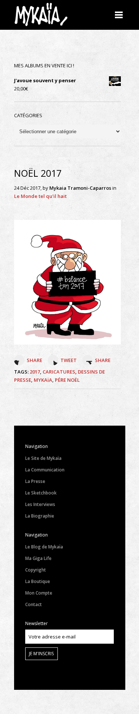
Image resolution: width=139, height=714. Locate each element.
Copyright (35, 570)
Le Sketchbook (41, 493)
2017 (35, 371)
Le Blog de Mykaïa (44, 547)
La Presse (35, 481)
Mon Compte (38, 593)
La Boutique (37, 581)
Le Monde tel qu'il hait (40, 196)
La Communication (44, 470)
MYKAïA (43, 380)
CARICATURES (59, 371)
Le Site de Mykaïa (43, 458)
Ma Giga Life (38, 558)
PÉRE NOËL (67, 380)
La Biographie (39, 516)
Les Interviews (40, 504)
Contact (33, 604)
